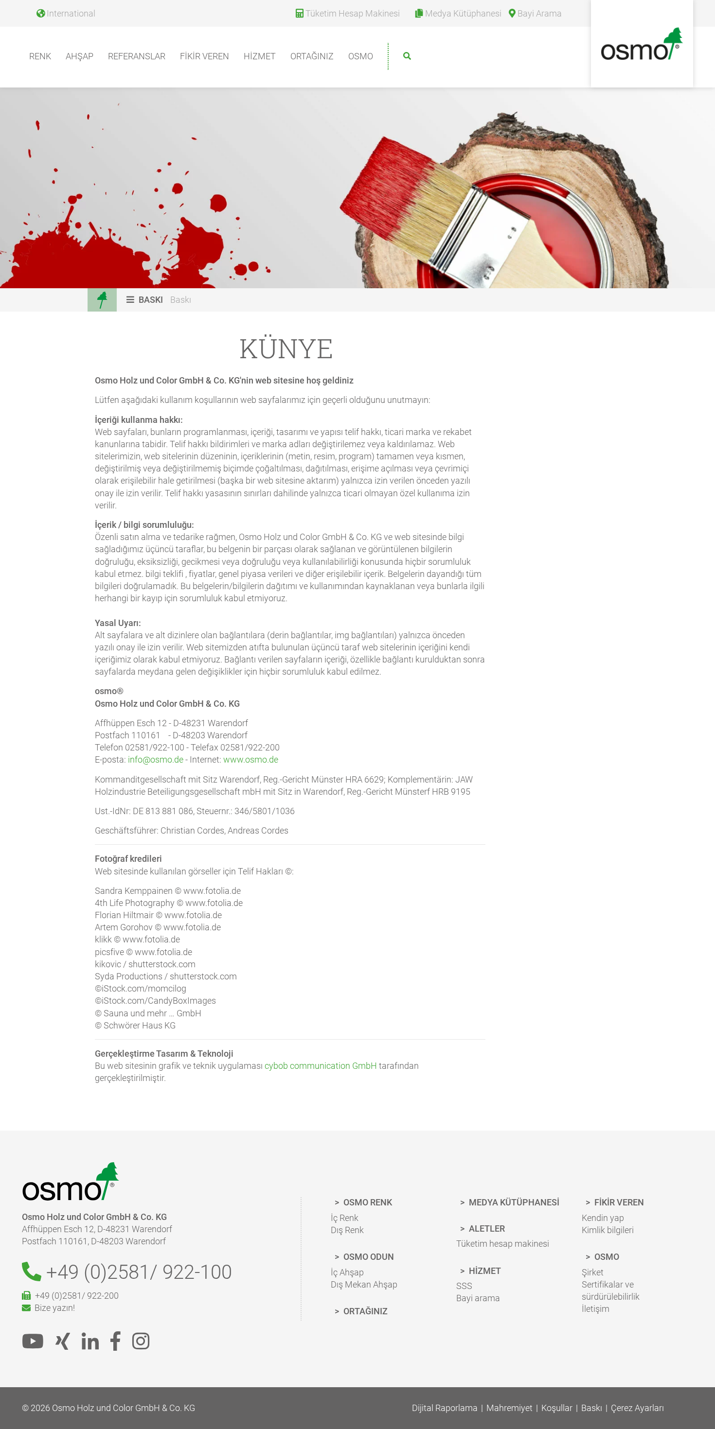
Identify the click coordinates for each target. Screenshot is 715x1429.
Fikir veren (204, 56)
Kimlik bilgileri (608, 1230)
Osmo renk (366, 1202)
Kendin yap (603, 1218)
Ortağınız (312, 56)
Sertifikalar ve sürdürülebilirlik (611, 1290)
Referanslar (136, 56)
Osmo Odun (367, 1257)
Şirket (593, 1272)
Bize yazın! (53, 1308)
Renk (40, 56)
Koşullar (556, 1408)
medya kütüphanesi (513, 1202)
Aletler (486, 1228)
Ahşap (79, 56)
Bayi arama (478, 1298)
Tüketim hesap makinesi (502, 1243)
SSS (464, 1286)
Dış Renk (347, 1230)
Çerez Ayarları (637, 1408)
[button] (146, 300)
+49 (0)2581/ (136, 1272)
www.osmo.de (250, 759)
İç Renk (344, 1218)
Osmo (360, 56)
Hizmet (260, 56)
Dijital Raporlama (445, 1408)
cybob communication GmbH (321, 1066)
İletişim (595, 1309)
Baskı (180, 300)
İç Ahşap (347, 1272)
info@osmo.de (155, 759)
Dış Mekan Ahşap (364, 1284)
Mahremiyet (509, 1408)
